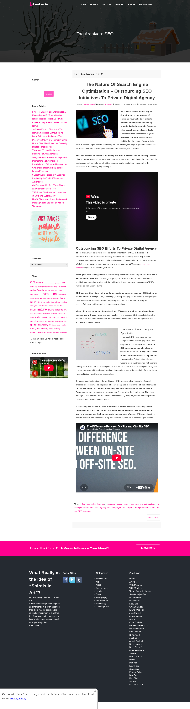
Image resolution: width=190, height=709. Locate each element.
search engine (123, 504)
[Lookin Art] (39, 5)
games (43, 298)
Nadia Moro (134, 600)
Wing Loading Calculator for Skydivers (49, 157)
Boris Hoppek (135, 644)
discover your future (51, 290)
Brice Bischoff (135, 647)
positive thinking (44, 313)
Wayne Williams (89, 104)
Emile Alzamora (136, 628)
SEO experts (128, 507)
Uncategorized (102, 606)
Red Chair (119, 4)
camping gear (56, 283)
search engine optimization (142, 504)
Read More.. (34, 625)
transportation (36, 332)
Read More (153, 517)
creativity (54, 286)
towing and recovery (39, 328)
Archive (131, 4)
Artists (93, 4)
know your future (36, 306)
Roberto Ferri (135, 597)
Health (99, 591)
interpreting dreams (49, 302)
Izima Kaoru (134, 635)
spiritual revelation (48, 321)
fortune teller (62, 294)
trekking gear (47, 332)
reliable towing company (45, 317)
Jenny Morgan (135, 616)
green (49, 298)
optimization (110, 504)
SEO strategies (84, 511)
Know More (148, 548)
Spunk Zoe (134, 666)
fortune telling (34, 298)
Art (97, 582)
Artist (98, 585)
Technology (108, 104)
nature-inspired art (56, 309)
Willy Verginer (135, 588)
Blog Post (106, 4)
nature (42, 309)
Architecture (101, 578)
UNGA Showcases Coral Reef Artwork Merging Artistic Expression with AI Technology (49, 202)
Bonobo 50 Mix (146, 4)
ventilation (56, 332)
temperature (57, 325)
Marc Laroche (135, 656)
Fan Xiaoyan (135, 631)
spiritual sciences (60, 321)
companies (47, 286)
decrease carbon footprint (93, 504)
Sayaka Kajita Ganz (138, 594)
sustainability (42, 325)
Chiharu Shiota (136, 607)
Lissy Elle (133, 604)
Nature (99, 594)
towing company (54, 329)
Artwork (39, 282)
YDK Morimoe (135, 585)
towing (64, 325)
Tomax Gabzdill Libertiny (140, 591)
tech (51, 325)
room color (62, 317)
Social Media (102, 600)
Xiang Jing (134, 669)
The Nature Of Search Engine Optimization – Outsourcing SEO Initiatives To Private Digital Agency (117, 91)
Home (83, 4)
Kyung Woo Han (136, 610)
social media (36, 321)
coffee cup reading (36, 286)
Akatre (132, 619)
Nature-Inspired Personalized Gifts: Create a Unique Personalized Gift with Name (49, 122)
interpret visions (61, 302)
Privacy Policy (135, 672)
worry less (63, 332)
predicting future (56, 313)
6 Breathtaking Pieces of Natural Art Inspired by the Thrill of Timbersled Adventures (48, 178)
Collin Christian (136, 622)
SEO (92, 507)
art (32, 282)
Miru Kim (133, 663)
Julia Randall (135, 613)
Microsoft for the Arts (49, 306)
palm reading (34, 313)
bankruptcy (48, 283)
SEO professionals (143, 507)
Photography (102, 597)
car (63, 283)
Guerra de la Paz (137, 650)
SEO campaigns (114, 507)
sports (33, 325)
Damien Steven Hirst (138, 625)
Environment (49, 294)
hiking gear (56, 298)
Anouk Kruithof (136, 641)
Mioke (132, 659)
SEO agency (100, 507)
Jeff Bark (133, 653)
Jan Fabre (134, 638)
